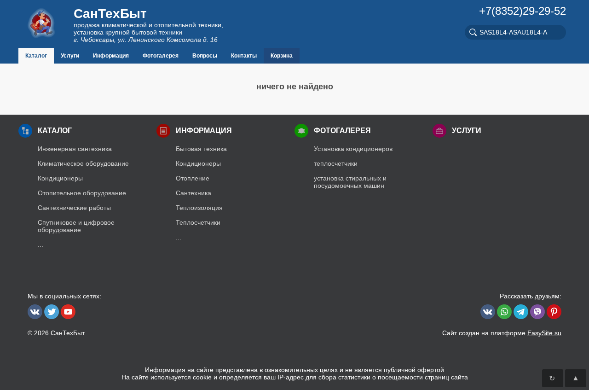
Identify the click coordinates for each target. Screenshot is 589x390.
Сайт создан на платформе (501, 333)
